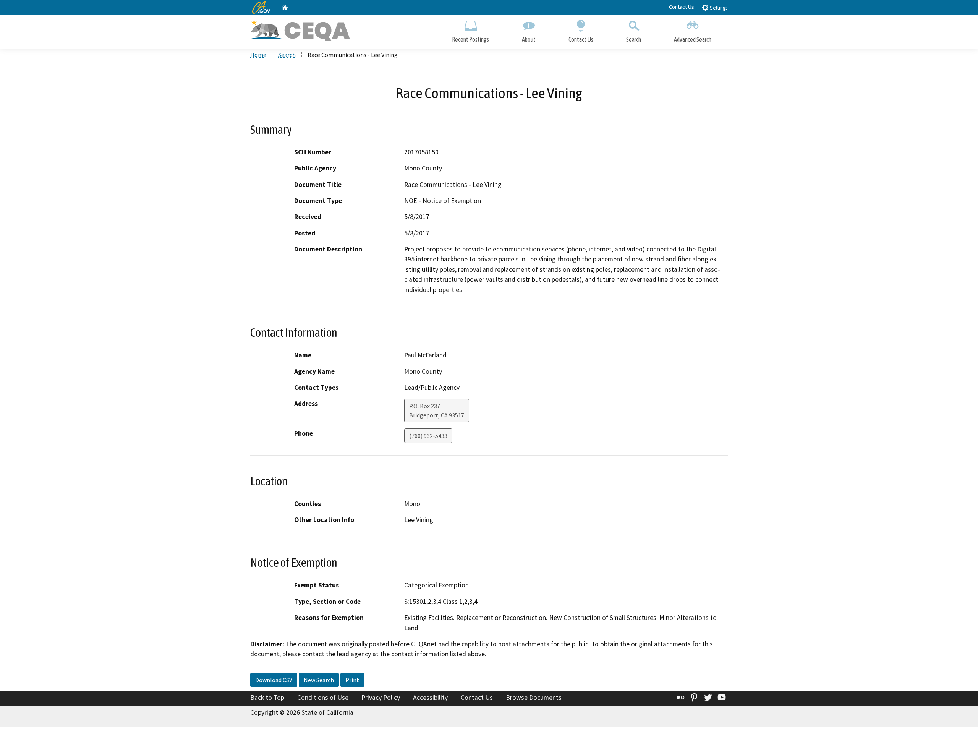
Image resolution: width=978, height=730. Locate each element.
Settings (718, 8)
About (529, 39)
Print (352, 680)
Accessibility (430, 697)
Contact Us (681, 6)
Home (258, 54)
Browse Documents (534, 697)
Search (633, 39)
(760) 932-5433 (428, 436)
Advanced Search (692, 39)
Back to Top (267, 697)
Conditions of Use (322, 697)
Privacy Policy (380, 697)
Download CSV (273, 680)
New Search (319, 680)
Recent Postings (470, 39)
